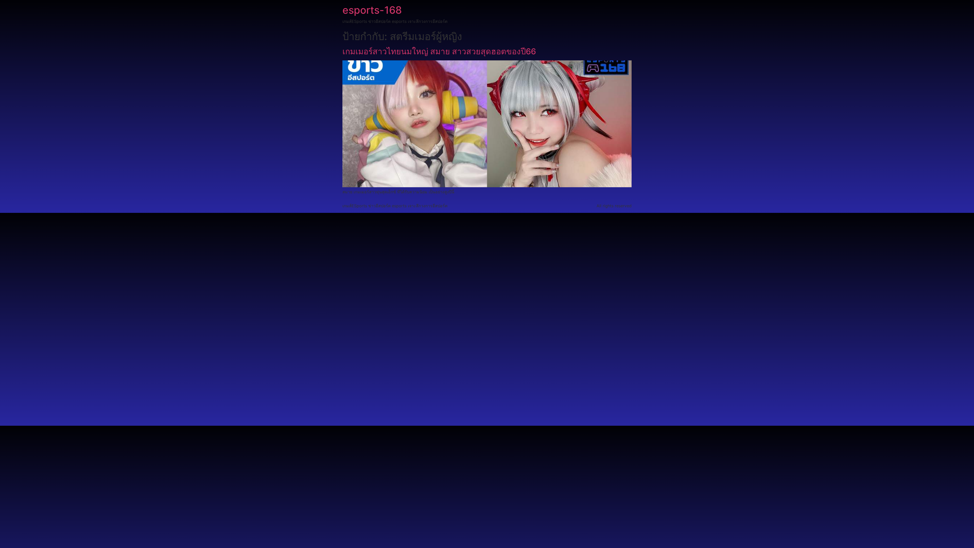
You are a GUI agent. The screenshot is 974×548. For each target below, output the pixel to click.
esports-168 (372, 10)
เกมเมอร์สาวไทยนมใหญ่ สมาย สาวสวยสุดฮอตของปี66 (439, 51)
